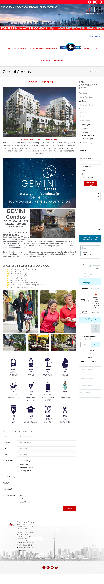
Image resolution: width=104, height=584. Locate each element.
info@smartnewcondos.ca (28, 548)
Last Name (7, 442)
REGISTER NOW (90, 183)
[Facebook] (89, 2)
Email (5, 448)
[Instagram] (100, 2)
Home (86, 72)
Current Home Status (10, 495)
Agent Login (97, 569)
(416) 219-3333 (24, 550)
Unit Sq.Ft (6, 483)
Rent (21, 495)
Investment (24, 464)
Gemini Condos (95, 72)
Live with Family (25, 502)
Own (21, 498)
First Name (7, 436)
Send (69, 508)
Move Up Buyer (25, 471)
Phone (5, 454)
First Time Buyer (25, 461)
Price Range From (9, 489)
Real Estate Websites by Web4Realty (88, 565)
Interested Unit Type (10, 477)
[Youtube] (96, 2)
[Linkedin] (93, 2)
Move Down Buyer (26, 467)
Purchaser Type (8, 461)
